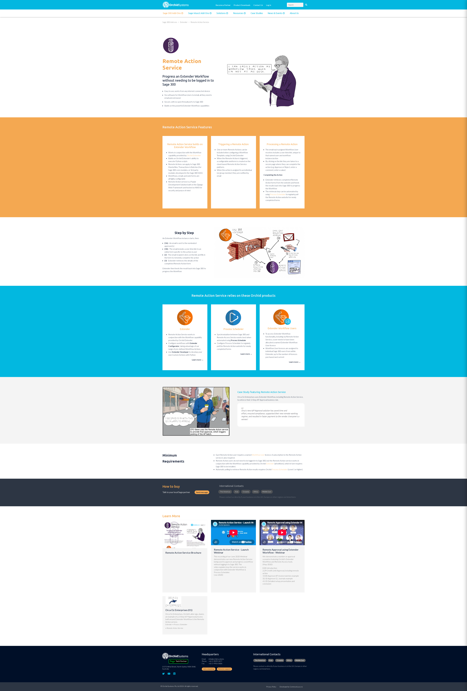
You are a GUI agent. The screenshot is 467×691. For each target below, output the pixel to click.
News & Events (275, 13)
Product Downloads (242, 5)
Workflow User (258, 455)
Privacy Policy (271, 687)
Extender (184, 22)
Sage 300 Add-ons (172, 13)
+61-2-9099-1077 (215, 661)
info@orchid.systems (216, 659)
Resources (238, 13)
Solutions (221, 13)
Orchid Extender (194, 155)
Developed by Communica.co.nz (291, 687)
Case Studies (257, 13)
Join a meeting (208, 669)
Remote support (224, 669)
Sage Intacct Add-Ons (199, 13)
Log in (268, 5)
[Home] (176, 4)
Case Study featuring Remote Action (257, 392)
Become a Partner (223, 5)
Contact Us (258, 5)
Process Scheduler (277, 194)
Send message (202, 492)
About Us (294, 13)
